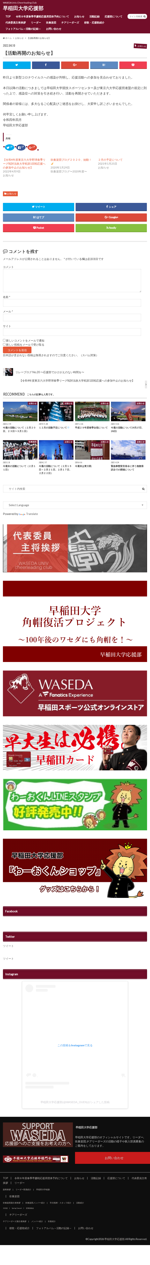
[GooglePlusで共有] (75, 65)
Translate (32, 514)
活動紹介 (80, 1203)
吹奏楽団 (51, 22)
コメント (8, 267)
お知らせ (79, 16)
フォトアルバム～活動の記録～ (23, 28)
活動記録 (94, 16)
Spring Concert (17, 1208)
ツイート (8, 945)
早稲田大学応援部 (23, 8)
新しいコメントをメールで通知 (25, 340)
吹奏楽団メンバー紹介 (35, 1203)
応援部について (113, 16)
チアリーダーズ (70, 22)
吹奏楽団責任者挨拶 (12, 1203)
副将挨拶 (7, 1189)
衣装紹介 (52, 1221)
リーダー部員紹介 (23, 1189)
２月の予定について (110, 159)
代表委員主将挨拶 (15, 22)
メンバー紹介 (37, 1221)
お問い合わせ (53, 28)
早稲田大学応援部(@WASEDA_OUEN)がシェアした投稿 (75, 1102)
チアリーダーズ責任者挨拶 (14, 1221)
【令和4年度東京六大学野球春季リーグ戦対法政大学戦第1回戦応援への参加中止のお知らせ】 (24, 163)
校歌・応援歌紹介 (94, 22)
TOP (8, 16)
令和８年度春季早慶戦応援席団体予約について (42, 16)
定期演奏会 (30, 1208)
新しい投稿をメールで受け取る (25, 344)
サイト (7, 326)
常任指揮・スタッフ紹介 (60, 1203)
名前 (6, 297)
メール (8, 311)
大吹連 (5, 1208)
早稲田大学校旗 (43, 1189)
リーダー (36, 22)
